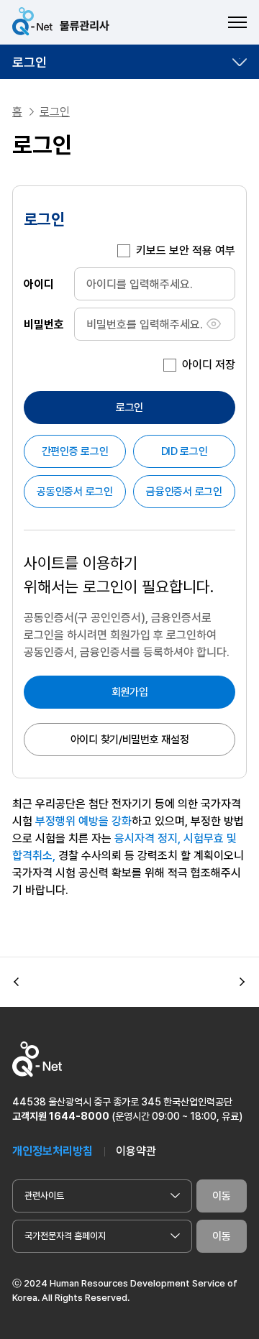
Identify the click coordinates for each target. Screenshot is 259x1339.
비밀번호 (44, 324)
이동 (221, 1196)
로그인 (29, 62)
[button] (16, 982)
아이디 (39, 283)
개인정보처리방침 (52, 1151)
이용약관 (136, 1151)
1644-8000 (79, 1116)
